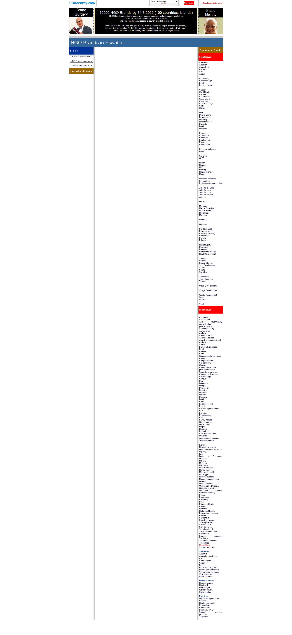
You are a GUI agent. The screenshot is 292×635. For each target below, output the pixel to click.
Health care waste (207, 603)
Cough (202, 563)
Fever (201, 565)
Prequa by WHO (206, 610)
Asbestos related (206, 338)
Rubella (202, 515)
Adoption (203, 65)
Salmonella (204, 518)
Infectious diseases (207, 433)
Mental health (205, 470)
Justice (202, 197)
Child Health (204, 92)
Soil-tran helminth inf (208, 531)
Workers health (205, 590)
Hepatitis (203, 429)
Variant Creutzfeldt (207, 547)
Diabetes (203, 390)
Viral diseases (205, 574)
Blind (201, 83)
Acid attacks (204, 319)
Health (202, 163)
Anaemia (203, 554)
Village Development (208, 290)
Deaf (201, 113)
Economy (203, 133)
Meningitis (203, 465)
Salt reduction (205, 592)
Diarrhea (203, 392)
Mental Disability (206, 208)
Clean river (204, 101)
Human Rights (205, 172)
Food (201, 151)
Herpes (202, 427)
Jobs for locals (205, 190)
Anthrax (202, 333)
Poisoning (203, 499)
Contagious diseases (208, 374)
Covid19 (202, 379)
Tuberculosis (204, 543)
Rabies (202, 506)
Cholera (202, 365)
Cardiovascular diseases (210, 356)
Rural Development (207, 254)
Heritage (203, 165)
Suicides (203, 272)
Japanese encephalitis (209, 438)
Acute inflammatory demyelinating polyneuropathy (210, 324)
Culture (202, 108)
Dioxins (202, 395)
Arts (201, 71)
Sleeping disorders (207, 529)
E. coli (202, 406)
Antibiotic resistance (208, 556)
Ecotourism (204, 135)
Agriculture (204, 67)
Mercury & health (206, 472)
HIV (201, 167)
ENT (201, 411)
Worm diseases (206, 576)
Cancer (202, 90)
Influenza (203, 436)
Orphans (203, 224)
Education (203, 138)
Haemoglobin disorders (209, 570)
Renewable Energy (207, 252)
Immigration (204, 181)
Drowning (203, 397)
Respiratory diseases (208, 513)
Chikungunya (205, 363)
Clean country (205, 99)
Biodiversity (204, 78)
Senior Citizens (206, 263)
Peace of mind (205, 231)
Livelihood (203, 201)
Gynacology (204, 424)
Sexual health (205, 524)
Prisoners (203, 240)
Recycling (203, 247)
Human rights (205, 587)
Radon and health (207, 511)
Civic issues (204, 97)
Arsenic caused (206, 335)
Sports (202, 270)
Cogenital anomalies (208, 372)
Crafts (202, 106)
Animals (202, 69)
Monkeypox (204, 474)
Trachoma (203, 538)
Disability (203, 119)
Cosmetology (205, 376)
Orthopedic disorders (210, 490)
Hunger (202, 174)
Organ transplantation (208, 488)
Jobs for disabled (206, 188)
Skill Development (207, 265)
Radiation (203, 509)
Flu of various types (208, 567)
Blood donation (205, 85)
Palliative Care (205, 229)
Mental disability (206, 468)
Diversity (203, 124)
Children (202, 94)
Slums (202, 267)
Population (204, 236)
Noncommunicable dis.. (209, 479)
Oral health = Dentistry (209, 486)
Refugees (203, 249)
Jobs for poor (205, 192)
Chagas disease (206, 360)
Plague (202, 495)
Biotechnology (205, 81)
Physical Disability (207, 233)
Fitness (202, 601)
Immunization (205, 431)
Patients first (204, 607)
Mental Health (205, 210)
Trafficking (204, 277)
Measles (203, 463)
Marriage (203, 206)
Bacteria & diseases (208, 347)
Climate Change (206, 103)
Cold (201, 558)
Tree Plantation (206, 279)
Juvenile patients (206, 440)
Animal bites (204, 331)
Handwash (203, 585)
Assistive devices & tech (210, 340)
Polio (201, 502)
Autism (202, 74)
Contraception (205, 560)
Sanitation (203, 258)
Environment (204, 144)
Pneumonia (204, 497)
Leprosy (202, 452)
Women (202, 299)
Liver (201, 454)
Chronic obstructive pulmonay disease (207, 368)
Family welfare (205, 420)
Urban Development (208, 286)
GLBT (201, 158)
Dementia (203, 117)
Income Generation (207, 179)
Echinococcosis (206, 404)
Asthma (202, 342)
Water (201, 297)
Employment (204, 140)
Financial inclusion (207, 149)
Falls (201, 417)
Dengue (202, 385)
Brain (201, 354)
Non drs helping (206, 583)
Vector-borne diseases (209, 572)
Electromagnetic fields (209, 408)
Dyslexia (203, 128)
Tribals (202, 281)
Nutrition (203, 220)
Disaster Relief (205, 122)
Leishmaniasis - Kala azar (210, 449)
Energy (202, 142)
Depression (204, 388)
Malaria (202, 461)
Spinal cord (204, 534)
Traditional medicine (208, 540)
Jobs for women (206, 195)
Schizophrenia (205, 522)
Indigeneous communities (210, 183)
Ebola (201, 401)
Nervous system (206, 477)
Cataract (203, 358)
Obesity (202, 481)
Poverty (202, 238)
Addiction (203, 62)
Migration (203, 215)
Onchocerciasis (206, 483)
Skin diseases (205, 527)
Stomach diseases (210, 536)
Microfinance (204, 213)
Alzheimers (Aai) (206, 329)
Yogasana (203, 617)
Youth (201, 304)
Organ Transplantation (209, 598)
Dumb (201, 126)
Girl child (203, 156)
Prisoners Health (206, 504)
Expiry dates (204, 605)
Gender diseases (206, 422)
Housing (202, 169)
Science (202, 261)
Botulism (203, 351)
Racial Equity (205, 245)
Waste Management (208, 295)
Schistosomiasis (206, 520)
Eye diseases (205, 415)
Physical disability (207, 493)
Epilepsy (203, 413)
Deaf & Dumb (205, 115)
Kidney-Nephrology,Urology (207, 446)
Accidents (203, 317)
